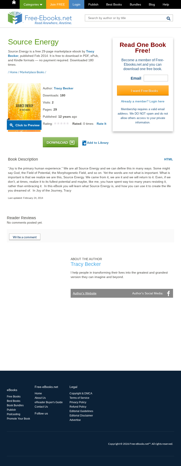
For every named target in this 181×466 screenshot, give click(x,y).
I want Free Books (144, 90)
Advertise (75, 420)
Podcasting (13, 414)
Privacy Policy (78, 402)
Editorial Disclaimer (81, 415)
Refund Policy (78, 406)
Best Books (114, 4)
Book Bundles (15, 405)
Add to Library (97, 142)
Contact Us (41, 406)
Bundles (135, 4)
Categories (32, 4)
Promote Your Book (18, 418)
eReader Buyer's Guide (49, 402)
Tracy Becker (63, 88)
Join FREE (57, 4)
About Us (40, 397)
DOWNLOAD (58, 142)
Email (136, 78)
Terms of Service (79, 397)
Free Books (14, 396)
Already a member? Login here (142, 101)
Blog (152, 4)
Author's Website (84, 293)
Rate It (101, 123)
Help (166, 4)
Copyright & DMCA (81, 393)
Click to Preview (27, 125)
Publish (93, 4)
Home (38, 393)
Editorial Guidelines (81, 411)
